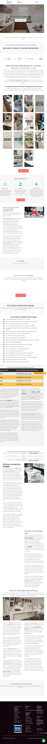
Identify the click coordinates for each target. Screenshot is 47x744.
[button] (23, 408)
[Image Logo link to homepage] (9, 2)
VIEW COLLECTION (23, 20)
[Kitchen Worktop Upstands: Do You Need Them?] (9, 337)
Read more (7, 361)
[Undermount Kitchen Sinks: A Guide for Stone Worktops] (23, 337)
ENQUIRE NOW (23, 186)
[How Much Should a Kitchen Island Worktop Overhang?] (9, 372)
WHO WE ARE (24, 216)
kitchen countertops (22, 83)
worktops (14, 488)
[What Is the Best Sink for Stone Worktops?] (23, 372)
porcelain (31, 743)
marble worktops (28, 480)
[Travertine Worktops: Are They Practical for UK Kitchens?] (37, 337)
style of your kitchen (34, 554)
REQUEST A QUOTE (39, 373)
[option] (6, 284)
